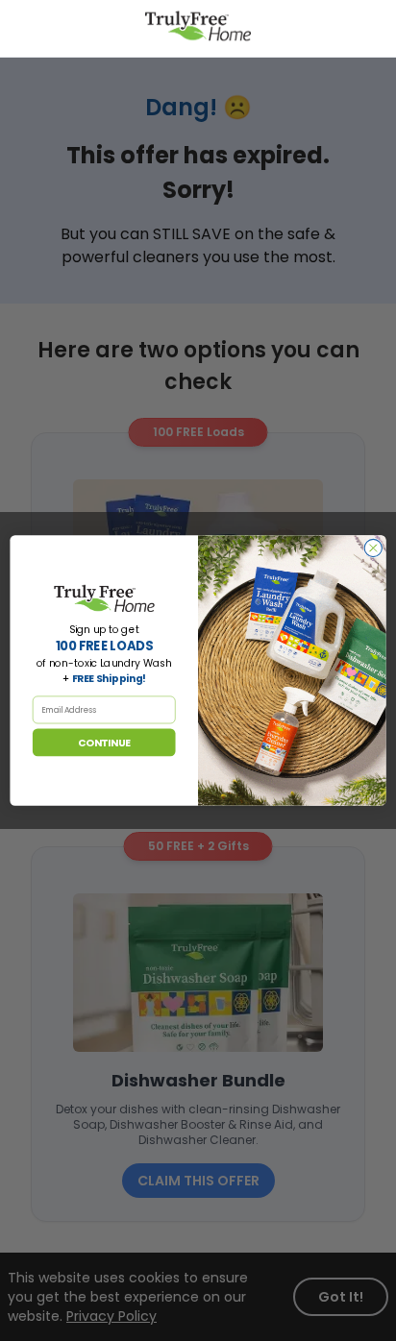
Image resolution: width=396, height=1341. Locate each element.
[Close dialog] (373, 547)
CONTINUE (104, 743)
